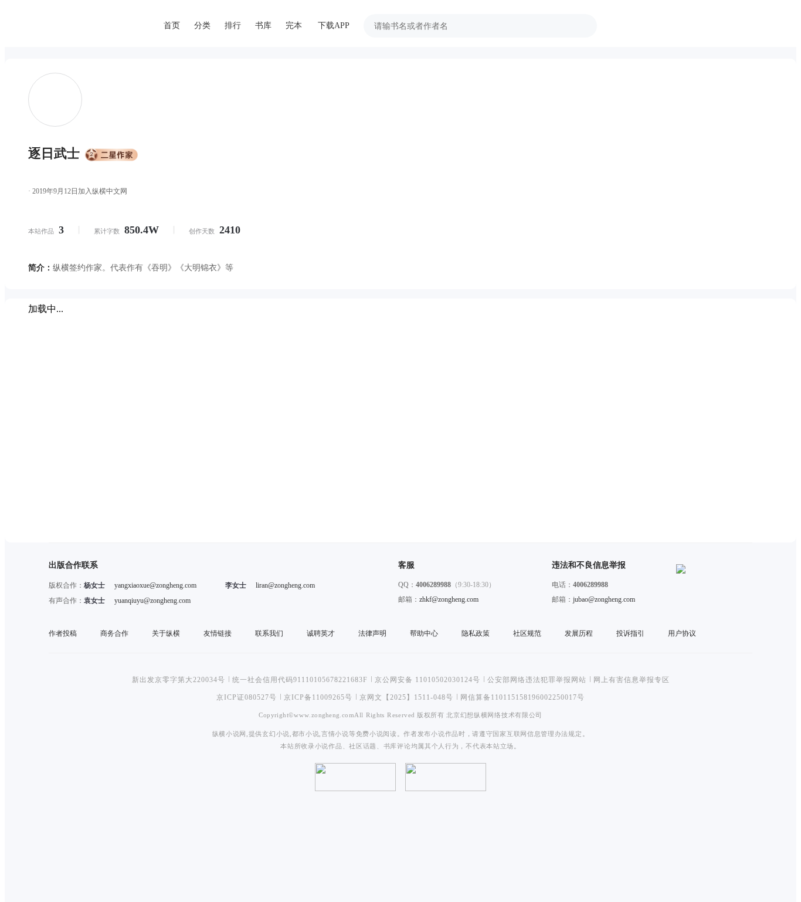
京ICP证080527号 (246, 697)
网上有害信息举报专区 (631, 680)
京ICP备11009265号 (318, 697)
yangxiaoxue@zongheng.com (155, 585)
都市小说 (306, 733)
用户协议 (682, 633)
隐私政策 (475, 633)
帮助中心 (424, 633)
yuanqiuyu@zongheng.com (152, 600)
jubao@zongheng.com (604, 599)
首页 (172, 25)
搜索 (582, 26)
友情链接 (217, 633)
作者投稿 (63, 633)
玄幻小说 (276, 733)
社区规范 (527, 633)
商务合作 (114, 633)
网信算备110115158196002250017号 (522, 697)
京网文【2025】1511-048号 (406, 697)
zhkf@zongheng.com (448, 599)
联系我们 (269, 633)
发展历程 (579, 633)
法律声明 (372, 633)
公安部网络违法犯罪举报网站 (536, 680)
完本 (294, 25)
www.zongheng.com (324, 714)
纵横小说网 (229, 733)
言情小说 (335, 733)
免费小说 (369, 733)
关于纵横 (166, 633)
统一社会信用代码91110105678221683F (300, 680)
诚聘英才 (321, 633)
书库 (263, 25)
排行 (233, 25)
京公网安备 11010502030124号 (427, 680)
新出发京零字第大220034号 (178, 680)
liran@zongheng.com (285, 585)
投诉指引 (630, 633)
